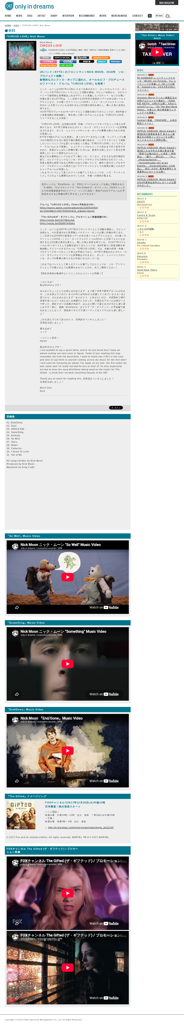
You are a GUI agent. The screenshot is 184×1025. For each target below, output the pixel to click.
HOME (8, 15)
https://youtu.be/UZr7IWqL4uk (57, 220)
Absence (142, 256)
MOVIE (103, 15)
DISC (30, 15)
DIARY (54, 15)
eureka (141, 242)
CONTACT (137, 15)
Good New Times (147, 270)
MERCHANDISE (119, 15)
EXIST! (141, 201)
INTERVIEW (68, 15)
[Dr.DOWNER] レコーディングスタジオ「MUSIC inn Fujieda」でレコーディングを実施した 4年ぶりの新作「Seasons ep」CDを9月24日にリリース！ (156, 84)
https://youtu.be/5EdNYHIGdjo (57, 223)
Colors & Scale (146, 215)
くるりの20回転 (145, 229)
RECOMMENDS (87, 15)
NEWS (19, 15)
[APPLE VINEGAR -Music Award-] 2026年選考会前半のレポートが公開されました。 (156, 182)
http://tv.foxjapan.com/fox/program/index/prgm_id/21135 (81, 827)
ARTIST (42, 15)
